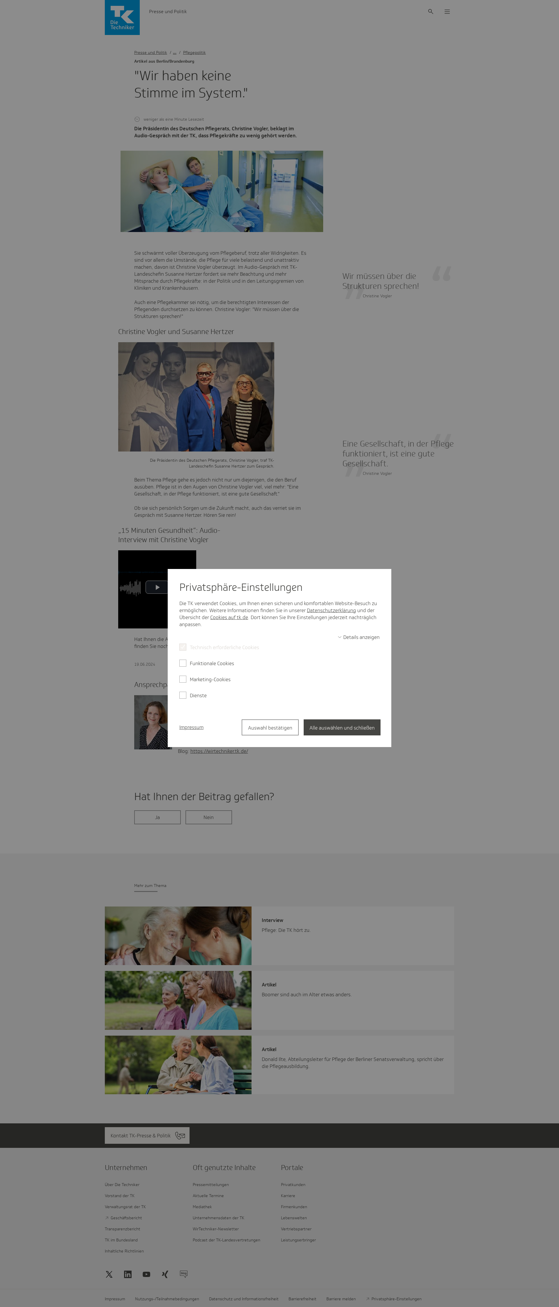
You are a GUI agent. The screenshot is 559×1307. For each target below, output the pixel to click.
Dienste (198, 695)
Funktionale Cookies (212, 663)
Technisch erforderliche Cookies (224, 647)
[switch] (359, 637)
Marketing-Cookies (210, 679)
